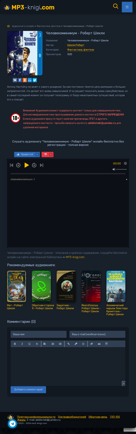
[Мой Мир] (30, 80)
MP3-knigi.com (75, 257)
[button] (14, 343)
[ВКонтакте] (15, 80)
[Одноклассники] (25, 80)
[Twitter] (35, 80)
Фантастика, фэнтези (80, 49)
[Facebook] (20, 80)
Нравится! (29, 154)
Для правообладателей (72, 416)
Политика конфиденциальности (36, 416)
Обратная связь (98, 416)
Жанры (21, 419)
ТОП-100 (115, 416)
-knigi (33, 7)
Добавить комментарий (28, 389)
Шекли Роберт (75, 45)
